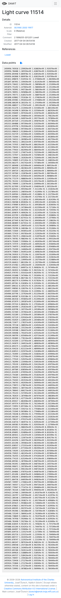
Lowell (7, 55)
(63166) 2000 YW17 (23, 27)
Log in (31, 594)
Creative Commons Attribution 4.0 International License (29, 588)
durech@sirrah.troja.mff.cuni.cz (43, 591)
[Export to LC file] (21, 63)
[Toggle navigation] (55, 3)
